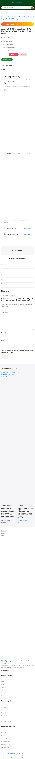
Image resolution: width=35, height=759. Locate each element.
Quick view (3, 501)
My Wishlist (4, 735)
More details (27, 228)
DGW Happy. (9, 753)
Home (3, 13)
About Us (3, 687)
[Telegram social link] (14, 69)
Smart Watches (5, 713)
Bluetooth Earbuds (6, 721)
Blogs (2, 684)
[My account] (33, 2)
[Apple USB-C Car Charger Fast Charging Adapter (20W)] (26, 435)
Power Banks (4, 710)
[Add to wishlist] (8, 501)
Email (3, 340)
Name (3, 333)
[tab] (17, 250)
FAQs (2, 681)
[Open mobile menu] (1, 2)
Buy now (23, 54)
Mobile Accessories (11, 13)
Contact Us (4, 690)
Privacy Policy (5, 696)
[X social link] (8, 69)
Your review (5, 312)
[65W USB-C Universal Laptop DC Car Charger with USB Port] (9, 435)
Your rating (4, 310)
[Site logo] (17, 2)
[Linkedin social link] (12, 69)
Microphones (4, 707)
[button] (23, 505)
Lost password (5, 747)
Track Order (4, 738)
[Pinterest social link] (10, 69)
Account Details (5, 744)
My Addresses (5, 741)
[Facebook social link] (6, 69)
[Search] (32, 7)
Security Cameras (6, 715)
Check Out (4, 733)
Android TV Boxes (6, 718)
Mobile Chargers (24, 13)
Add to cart (14, 54)
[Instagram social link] (13, 670)
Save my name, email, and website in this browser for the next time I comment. (17, 351)
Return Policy (4, 693)
